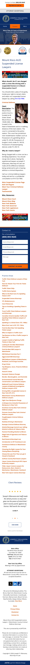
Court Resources (7, 304)
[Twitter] (11, 584)
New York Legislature (10, 208)
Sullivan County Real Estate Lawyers (14, 459)
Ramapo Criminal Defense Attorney (14, 424)
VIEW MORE (15, 525)
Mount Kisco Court (9, 199)
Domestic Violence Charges (11, 374)
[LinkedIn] (15, 584)
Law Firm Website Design (15, 663)
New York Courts (8, 210)
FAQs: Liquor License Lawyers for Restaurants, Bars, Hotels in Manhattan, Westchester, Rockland (14, 468)
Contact (14, 26)
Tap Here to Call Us (15, 5)
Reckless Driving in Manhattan (12, 422)
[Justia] (19, 584)
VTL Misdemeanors (8, 301)
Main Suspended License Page (13, 182)
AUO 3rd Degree (8, 185)
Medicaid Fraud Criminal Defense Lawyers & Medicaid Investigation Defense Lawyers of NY (13, 386)
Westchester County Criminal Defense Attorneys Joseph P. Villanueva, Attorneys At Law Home (15, 18)
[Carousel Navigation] (15, 518)
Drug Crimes (6, 364)
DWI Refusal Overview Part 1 (11, 354)
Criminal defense (8, 102)
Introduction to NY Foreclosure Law (14, 442)
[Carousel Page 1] (12, 518)
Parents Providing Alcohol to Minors (14, 432)
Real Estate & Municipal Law (11, 439)
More (25, 26)
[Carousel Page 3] (17, 518)
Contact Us (6, 230)
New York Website (9, 203)
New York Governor (9, 206)
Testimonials (7, 191)
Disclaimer (15, 612)
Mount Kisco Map (8, 201)
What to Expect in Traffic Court (12, 333)
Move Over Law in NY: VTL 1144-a (13, 325)
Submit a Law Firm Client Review (15, 531)
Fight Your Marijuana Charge (11, 400)
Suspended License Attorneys (12, 298)
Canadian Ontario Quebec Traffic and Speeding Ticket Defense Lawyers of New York (14, 318)
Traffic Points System (9, 291)
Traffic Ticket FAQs (8, 288)
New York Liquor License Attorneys (13, 473)
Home (5, 26)
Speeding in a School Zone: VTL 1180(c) (14, 322)
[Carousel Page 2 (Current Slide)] (15, 518)
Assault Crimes (7, 371)
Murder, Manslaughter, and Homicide (14, 377)
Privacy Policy (15, 609)
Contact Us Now (15, 266)
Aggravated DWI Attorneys (11, 357)
